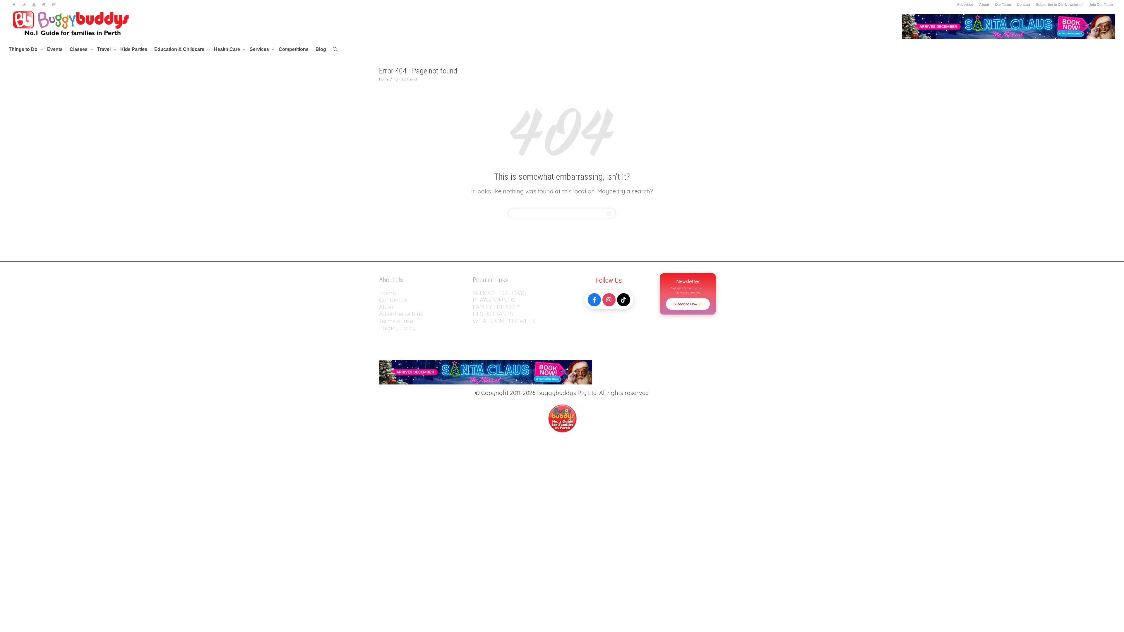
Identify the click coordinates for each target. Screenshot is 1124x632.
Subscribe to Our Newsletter (1059, 5)
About (984, 5)
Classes (79, 49)
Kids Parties (133, 49)
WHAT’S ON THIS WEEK (504, 320)
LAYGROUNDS (495, 299)
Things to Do (24, 49)
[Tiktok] (24, 5)
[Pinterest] (44, 5)
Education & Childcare (179, 49)
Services (260, 49)
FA (476, 306)
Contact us (393, 299)
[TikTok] (623, 299)
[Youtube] (34, 5)
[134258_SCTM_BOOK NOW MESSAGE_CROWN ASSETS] (1008, 26)
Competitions (294, 49)
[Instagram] (54, 5)
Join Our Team (1101, 5)
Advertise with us (401, 313)
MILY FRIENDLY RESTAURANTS (496, 310)
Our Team (1003, 5)
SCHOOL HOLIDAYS (499, 292)
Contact (1023, 5)
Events (55, 49)
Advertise (965, 5)
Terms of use (396, 320)
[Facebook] (14, 5)
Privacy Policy (398, 328)
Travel (104, 49)
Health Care (227, 49)
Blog (321, 49)
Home (387, 292)
